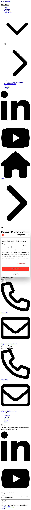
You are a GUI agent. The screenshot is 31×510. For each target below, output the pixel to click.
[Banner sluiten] (28, 235)
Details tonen (21, 263)
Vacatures (6, 87)
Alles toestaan (15, 269)
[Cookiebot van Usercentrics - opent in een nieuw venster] (18, 235)
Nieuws (6, 85)
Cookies (3, 508)
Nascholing (7, 10)
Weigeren (15, 274)
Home (5, 7)
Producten (7, 9)
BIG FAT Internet (9, 507)
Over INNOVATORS (10, 84)
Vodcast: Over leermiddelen (15, 82)
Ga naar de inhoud (6, 1)
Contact (6, 88)
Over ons (6, 417)
